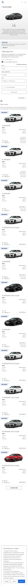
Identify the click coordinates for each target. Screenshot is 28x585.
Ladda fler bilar (14, 487)
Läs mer (5, 47)
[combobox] (14, 75)
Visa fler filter (14, 92)
